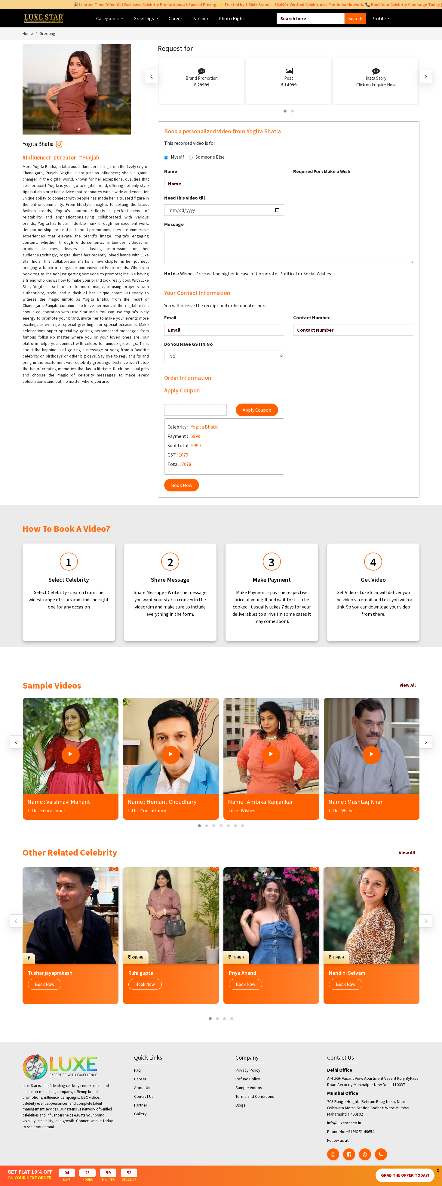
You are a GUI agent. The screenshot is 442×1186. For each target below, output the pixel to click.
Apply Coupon (257, 410)
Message (174, 224)
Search (355, 18)
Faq (137, 1070)
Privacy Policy (247, 1070)
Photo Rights (233, 18)
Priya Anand (242, 972)
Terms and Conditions (254, 1096)
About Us (142, 1087)
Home (28, 33)
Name (170, 171)
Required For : (321, 171)
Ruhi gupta (140, 972)
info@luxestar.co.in (344, 1123)
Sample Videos (248, 1087)
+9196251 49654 (360, 1131)
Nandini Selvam (347, 972)
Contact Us (144, 1096)
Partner (200, 18)
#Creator (65, 157)
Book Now (181, 485)
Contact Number (311, 317)
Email (170, 317)
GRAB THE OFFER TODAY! (405, 1175)
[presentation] (151, 76)
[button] (285, 111)
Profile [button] (378, 18)
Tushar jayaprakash (50, 972)
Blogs (240, 1105)
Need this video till (184, 198)
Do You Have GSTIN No (188, 344)
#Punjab (89, 157)
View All (408, 685)
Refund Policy (247, 1079)
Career (175, 18)
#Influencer (37, 157)
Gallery (140, 1113)
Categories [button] (108, 18)
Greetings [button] (144, 18)
